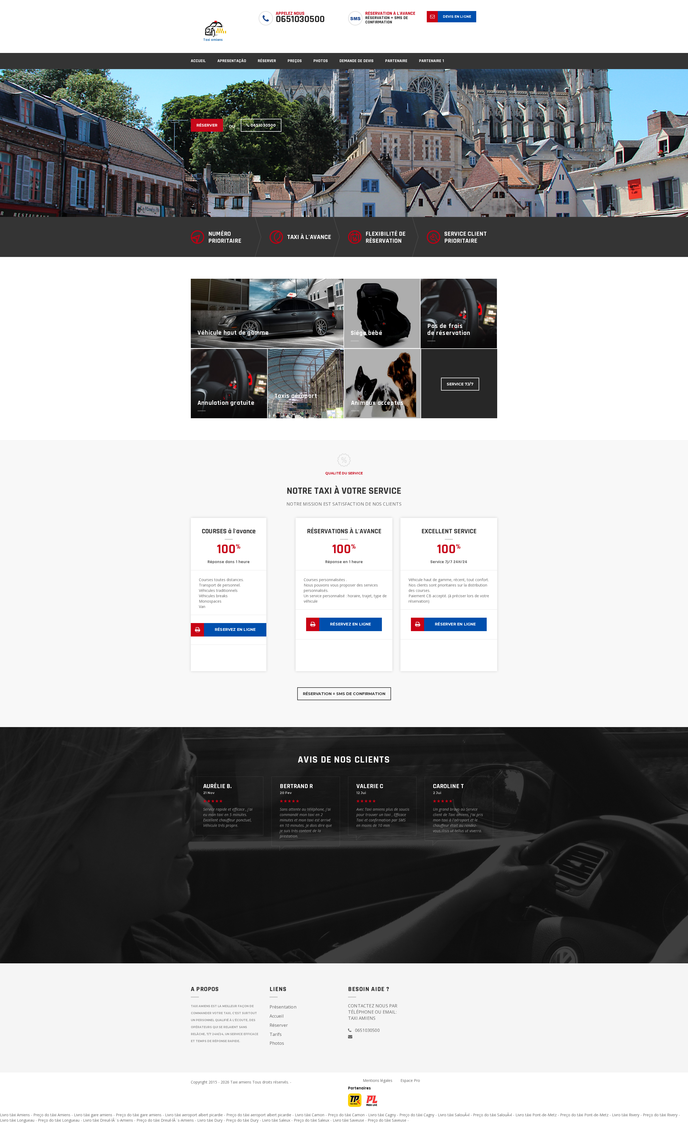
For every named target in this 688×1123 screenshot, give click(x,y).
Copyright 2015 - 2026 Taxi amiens (221, 1082)
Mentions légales (377, 1080)
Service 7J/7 (460, 384)
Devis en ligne (457, 17)
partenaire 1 (431, 61)
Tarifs (276, 1034)
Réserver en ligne (455, 624)
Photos (320, 61)
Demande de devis (356, 61)
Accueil (198, 61)
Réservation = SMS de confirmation (344, 693)
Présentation (283, 1007)
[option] (344, 143)
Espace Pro (410, 1080)
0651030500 (262, 125)
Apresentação (231, 61)
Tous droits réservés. (270, 1082)
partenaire (396, 61)
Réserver (267, 61)
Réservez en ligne (235, 629)
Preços (295, 61)
